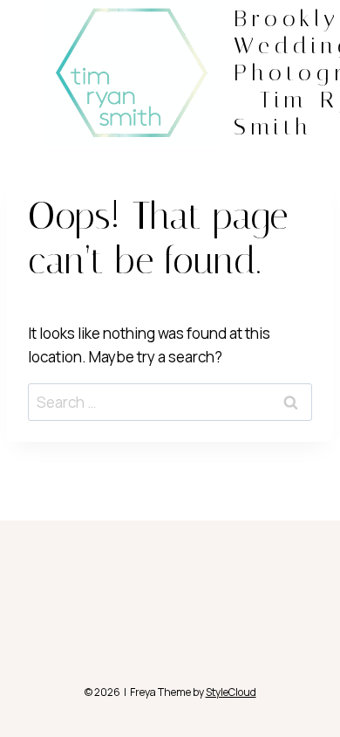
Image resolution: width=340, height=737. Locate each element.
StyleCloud (231, 692)
